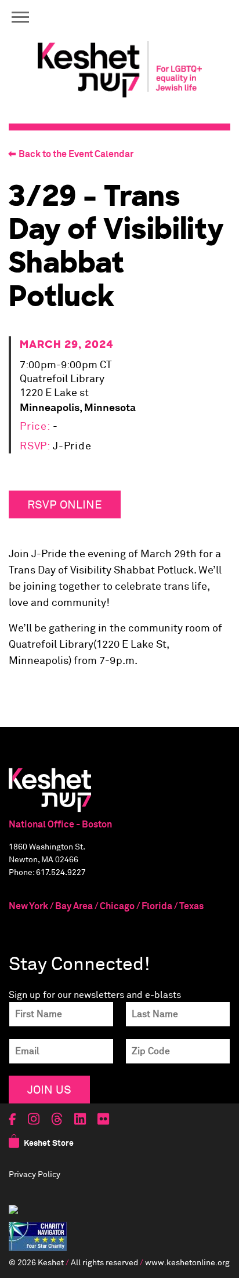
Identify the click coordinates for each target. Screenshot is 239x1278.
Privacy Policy (34, 1175)
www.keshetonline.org (187, 1263)
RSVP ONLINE (64, 504)
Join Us (49, 1089)
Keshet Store (49, 1143)
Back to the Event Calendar (76, 154)
